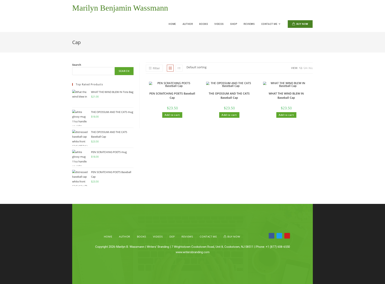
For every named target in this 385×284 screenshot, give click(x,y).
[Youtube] (287, 236)
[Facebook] (271, 236)
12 (300, 68)
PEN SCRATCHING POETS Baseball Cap (172, 96)
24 (305, 68)
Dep (172, 236)
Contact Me (208, 236)
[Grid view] (170, 68)
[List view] (179, 68)
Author (124, 236)
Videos (158, 236)
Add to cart (172, 115)
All (311, 68)
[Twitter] (279, 236)
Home (108, 236)
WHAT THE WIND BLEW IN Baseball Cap (286, 96)
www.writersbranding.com (193, 252)
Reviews (187, 236)
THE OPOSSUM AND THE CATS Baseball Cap (229, 96)
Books (141, 236)
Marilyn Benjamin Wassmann (120, 7)
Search (76, 64)
